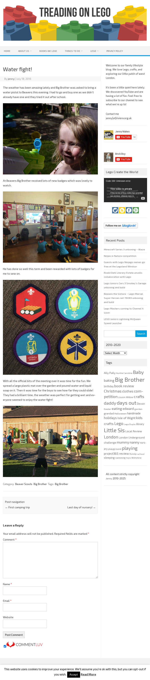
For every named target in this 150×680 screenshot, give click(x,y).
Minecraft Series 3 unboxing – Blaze (124, 249)
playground (114, 448)
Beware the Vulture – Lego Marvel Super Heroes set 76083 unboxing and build (123, 298)
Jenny (109, 478)
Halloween (120, 413)
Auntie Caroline (124, 373)
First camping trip (17, 507)
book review (124, 386)
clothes (127, 391)
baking (109, 380)
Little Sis (114, 430)
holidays (110, 418)
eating (117, 408)
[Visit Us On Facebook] (129, 214)
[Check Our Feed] (122, 214)
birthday (109, 386)
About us (23, 50)
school (140, 454)
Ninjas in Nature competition (120, 255)
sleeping (109, 457)
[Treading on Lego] (75, 39)
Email (7, 600)
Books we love (48, 50)
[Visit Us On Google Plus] (136, 214)
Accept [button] (74, 674)
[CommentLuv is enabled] (24, 646)
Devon (141, 403)
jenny (11, 78)
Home (7, 50)
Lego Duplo (130, 424)
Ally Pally (110, 373)
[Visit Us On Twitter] (115, 214)
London (111, 436)
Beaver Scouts (23, 484)
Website (8, 617)
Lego (93, 50)
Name (7, 584)
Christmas (112, 391)
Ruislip (133, 454)
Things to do (72, 50)
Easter (107, 409)
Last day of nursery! (81, 507)
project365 (111, 453)
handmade (134, 413)
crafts (139, 396)
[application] (125, 190)
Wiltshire (136, 457)
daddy (110, 402)
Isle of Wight (126, 418)
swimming (120, 457)
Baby (138, 372)
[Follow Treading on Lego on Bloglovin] (121, 229)
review (124, 453)
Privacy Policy (114, 50)
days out (126, 403)
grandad (109, 413)
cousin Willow (125, 397)
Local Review (133, 431)
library (140, 424)
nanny (134, 442)
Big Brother (40, 484)
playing (130, 448)
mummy (123, 442)
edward (128, 409)
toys (128, 457)
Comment (10, 539)
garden (138, 409)
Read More (88, 674)
